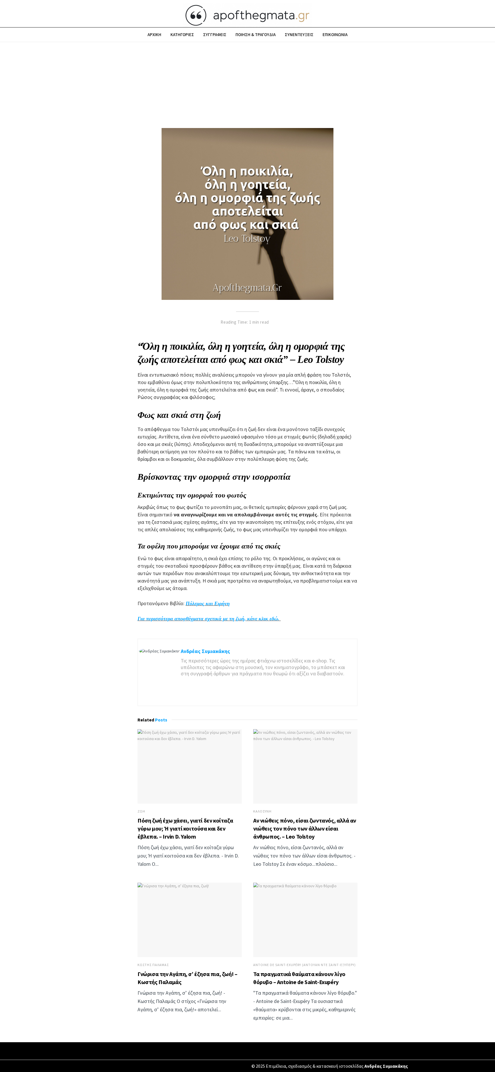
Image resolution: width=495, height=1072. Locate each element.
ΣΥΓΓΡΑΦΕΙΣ (214, 34)
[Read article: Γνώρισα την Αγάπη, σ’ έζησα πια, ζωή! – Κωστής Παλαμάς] (190, 920)
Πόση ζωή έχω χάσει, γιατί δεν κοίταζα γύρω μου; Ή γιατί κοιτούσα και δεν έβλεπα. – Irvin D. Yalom (185, 828)
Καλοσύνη (262, 811)
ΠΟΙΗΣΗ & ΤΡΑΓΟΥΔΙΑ (255, 34)
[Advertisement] (247, 85)
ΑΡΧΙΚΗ (154, 34)
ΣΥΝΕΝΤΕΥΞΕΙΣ (299, 34)
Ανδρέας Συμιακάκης (205, 651)
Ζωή (141, 811)
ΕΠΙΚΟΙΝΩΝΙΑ (335, 34)
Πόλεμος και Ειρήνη (208, 603)
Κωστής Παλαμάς (153, 965)
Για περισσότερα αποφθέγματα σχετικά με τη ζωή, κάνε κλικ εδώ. (209, 618)
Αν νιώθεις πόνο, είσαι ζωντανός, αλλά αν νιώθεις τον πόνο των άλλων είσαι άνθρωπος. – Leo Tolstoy (304, 828)
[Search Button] (408, 34)
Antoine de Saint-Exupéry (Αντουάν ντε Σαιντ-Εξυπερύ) (304, 965)
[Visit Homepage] (247, 13)
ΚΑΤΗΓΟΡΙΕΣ (182, 34)
